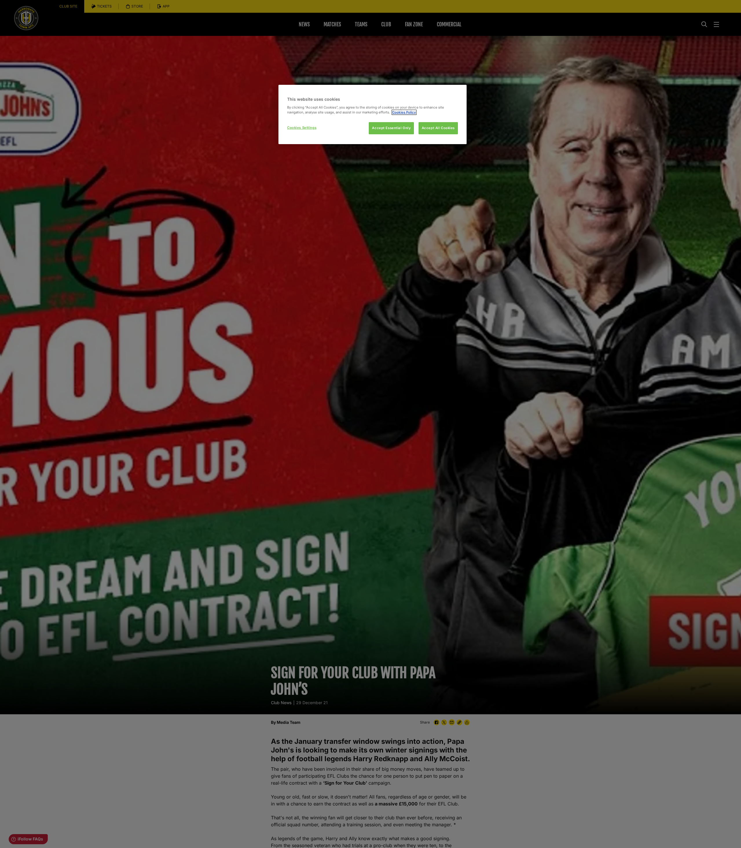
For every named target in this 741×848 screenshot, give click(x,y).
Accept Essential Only (391, 128)
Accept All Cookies (438, 128)
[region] (372, 114)
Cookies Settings (301, 128)
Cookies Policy (404, 112)
